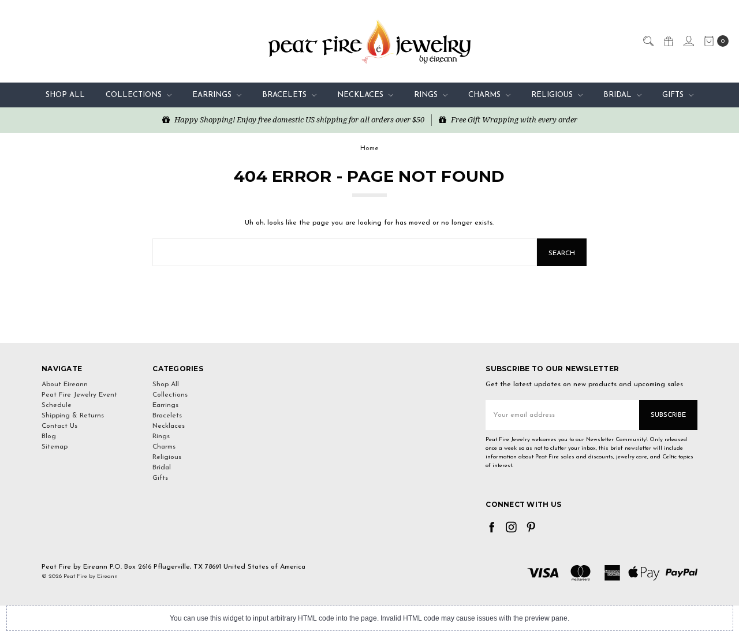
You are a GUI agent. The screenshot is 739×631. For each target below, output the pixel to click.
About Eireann (65, 384)
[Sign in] (688, 40)
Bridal (618, 95)
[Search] (648, 40)
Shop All (65, 95)
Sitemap (55, 446)
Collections (135, 95)
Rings (427, 95)
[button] (369, 322)
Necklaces (361, 95)
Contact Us (59, 426)
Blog (49, 436)
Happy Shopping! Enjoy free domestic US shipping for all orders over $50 (298, 119)
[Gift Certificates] (668, 40)
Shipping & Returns (73, 415)
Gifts (674, 95)
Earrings (213, 95)
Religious (553, 95)
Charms (485, 95)
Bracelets (285, 95)
